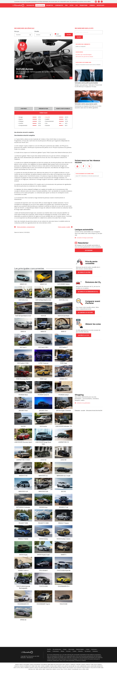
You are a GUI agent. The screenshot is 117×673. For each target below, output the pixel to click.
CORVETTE (87, 664)
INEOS (55, 666)
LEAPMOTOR (100, 666)
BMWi (52, 664)
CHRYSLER (78, 664)
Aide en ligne (71, 649)
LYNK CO (22, 667)
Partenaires (95, 651)
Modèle (36, 31)
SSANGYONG (49, 669)
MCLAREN (41, 667)
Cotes (71, 5)
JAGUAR (70, 666)
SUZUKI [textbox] (18, 34)
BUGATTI (60, 664)
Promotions (83, 5)
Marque (16, 31)
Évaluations (40, 5)
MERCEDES (45, 667)
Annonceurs (94, 649)
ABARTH (17, 664)
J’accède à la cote (83, 335)
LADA (78, 666)
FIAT (30, 666)
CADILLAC (67, 664)
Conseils (92, 5)
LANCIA (88, 666)
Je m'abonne (88, 250)
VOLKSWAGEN (75, 669)
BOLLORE (56, 664)
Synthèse (24, 108)
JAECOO (66, 666)
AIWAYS (21, 664)
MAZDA (36, 667)
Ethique (62, 651)
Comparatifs (59, 5)
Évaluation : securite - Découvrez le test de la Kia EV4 (88, 410)
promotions (75, 1)
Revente (47, 125)
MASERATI (27, 667)
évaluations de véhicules (58, 656)
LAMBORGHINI (83, 666)
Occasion (58, 36)
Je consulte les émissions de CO (88, 291)
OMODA (64, 667)
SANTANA (30, 669)
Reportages (100, 5)
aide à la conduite (20, 149)
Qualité (47, 119)
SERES (37, 669)
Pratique (20, 121)
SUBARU (54, 669)
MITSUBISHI (55, 667)
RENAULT (88, 667)
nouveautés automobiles (80, 654)
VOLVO (80, 669)
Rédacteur (80, 651)
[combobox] (23, 35)
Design (20, 117)
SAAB (102, 667)
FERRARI (27, 666)
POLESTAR (79, 667)
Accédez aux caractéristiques (84, 54)
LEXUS (15, 667)
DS (24, 666)
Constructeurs (55, 651)
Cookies (74, 651)
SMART (44, 669)
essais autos (54, 1)
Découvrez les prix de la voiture (84, 56)
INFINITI (59, 666)
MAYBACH (32, 667)
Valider (69, 34)
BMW (49, 664)
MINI (51, 667)
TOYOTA (65, 669)
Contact (87, 649)
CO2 (76, 5)
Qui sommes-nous (57, 649)
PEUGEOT (71, 667)
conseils (54, 660)
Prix (66, 5)
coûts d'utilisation (62, 659)
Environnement (49, 121)
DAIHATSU (16, 666)
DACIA (95, 664)
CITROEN (83, 664)
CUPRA (92, 664)
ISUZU (62, 666)
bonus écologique (72, 659)
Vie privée (68, 651)
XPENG (83, 669)
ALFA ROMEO (26, 664)
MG (49, 667)
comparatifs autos (64, 1)
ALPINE (31, 664)
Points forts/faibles (63, 108)
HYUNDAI (52, 666)
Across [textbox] (38, 34)
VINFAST (69, 669)
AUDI (42, 664)
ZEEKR (87, 669)
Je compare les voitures (85, 312)
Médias (48, 651)
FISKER (33, 666)
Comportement (22, 125)
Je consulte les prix (84, 272)
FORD (36, 666)
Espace (20, 119)
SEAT (34, 669)
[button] (17, 76)
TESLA (61, 669)
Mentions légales (80, 649)
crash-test (32, 140)
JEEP (73, 666)
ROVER (98, 667)
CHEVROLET (72, 664)
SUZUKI (58, 669)
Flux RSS (49, 649)
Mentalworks (30, 657)
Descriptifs (49, 5)
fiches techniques (43, 1)
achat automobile (70, 660)
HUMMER (47, 666)
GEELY (39, 666)
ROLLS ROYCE (94, 667)
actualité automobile (31, 1)
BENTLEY (45, 664)
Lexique (64, 649)
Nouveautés (30, 5)
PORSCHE (84, 667)
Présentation (43, 108)
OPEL (67, 667)
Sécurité (47, 117)
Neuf (57, 34)
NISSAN (60, 667)
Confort (20, 123)
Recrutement (88, 651)
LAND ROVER (93, 666)
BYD (64, 664)
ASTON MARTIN (36, 664)
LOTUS (18, 667)
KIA (75, 666)
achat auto (69, 657)
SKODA (40, 669)
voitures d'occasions (88, 659)
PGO (75, 667)
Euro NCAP (50, 139)
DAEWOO (99, 664)
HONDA (43, 666)
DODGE (21, 666)
